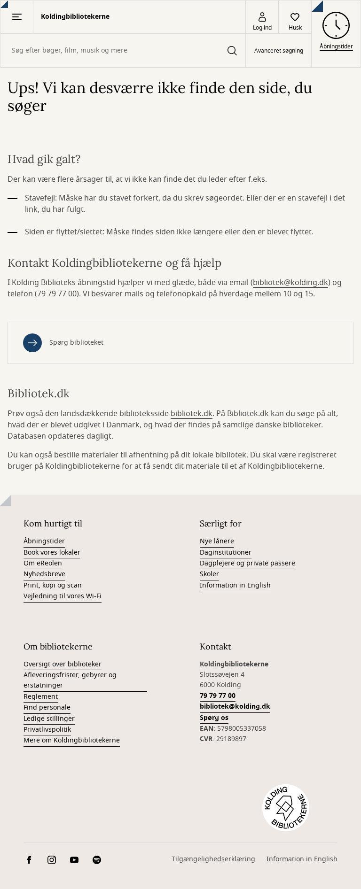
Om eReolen (43, 563)
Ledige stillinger (49, 719)
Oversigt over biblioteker (63, 664)
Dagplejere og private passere (247, 563)
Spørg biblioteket (76, 343)
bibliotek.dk (191, 413)
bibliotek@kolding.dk (290, 282)
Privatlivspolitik (47, 729)
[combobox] (122, 50)
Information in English (235, 585)
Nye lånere (217, 541)
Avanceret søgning (278, 50)
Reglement (41, 697)
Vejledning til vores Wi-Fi (63, 596)
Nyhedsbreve (44, 574)
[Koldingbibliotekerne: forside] (285, 807)
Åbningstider (44, 541)
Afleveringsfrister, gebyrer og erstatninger (70, 680)
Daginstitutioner (225, 552)
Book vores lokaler (52, 552)
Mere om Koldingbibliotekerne (72, 740)
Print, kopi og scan (53, 585)
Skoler (209, 574)
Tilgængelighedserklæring (213, 859)
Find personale (47, 707)
